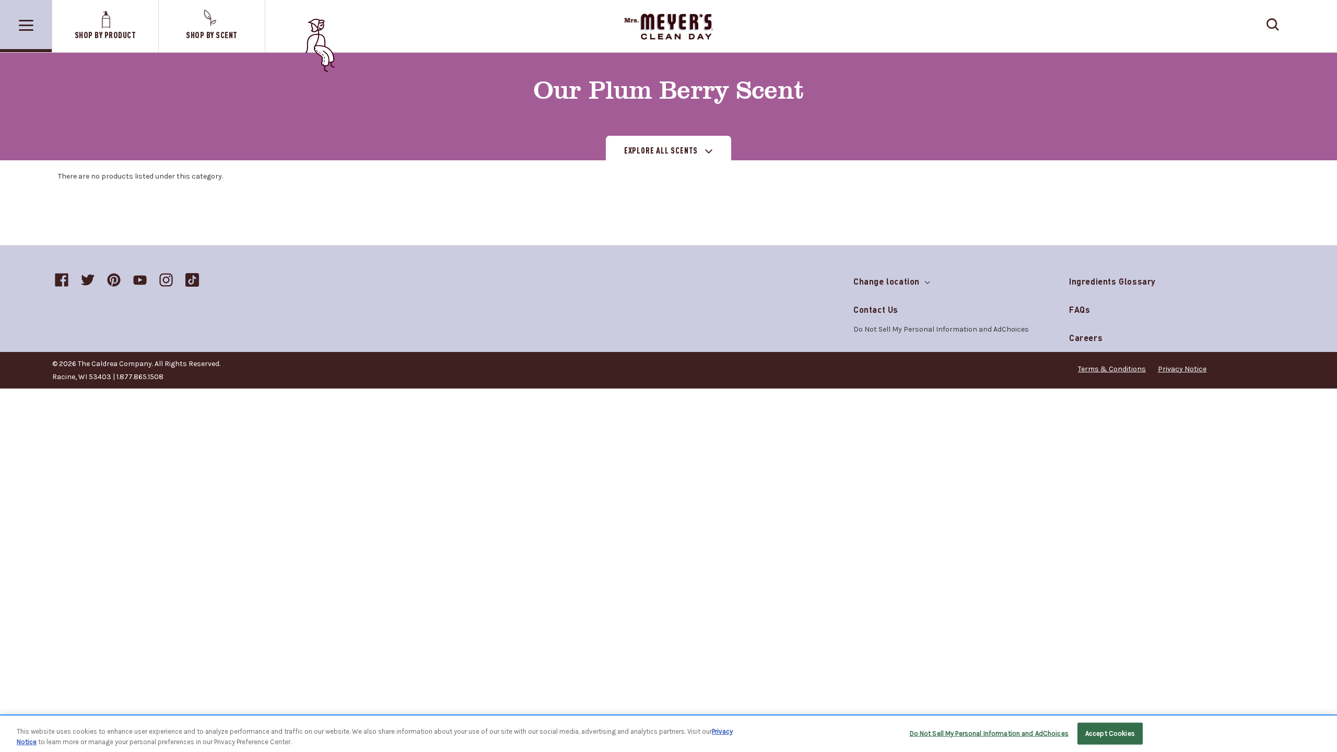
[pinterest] (114, 280)
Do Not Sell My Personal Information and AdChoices (989, 733)
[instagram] (166, 280)
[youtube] (140, 280)
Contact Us (875, 309)
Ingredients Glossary (1112, 281)
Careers (1086, 338)
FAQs (1079, 309)
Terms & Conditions (1112, 369)
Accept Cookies (1110, 733)
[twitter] (88, 280)
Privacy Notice (1182, 369)
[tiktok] (192, 280)
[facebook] (61, 280)
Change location (887, 279)
